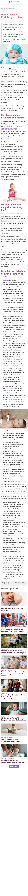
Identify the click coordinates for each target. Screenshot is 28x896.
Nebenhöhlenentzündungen (9, 128)
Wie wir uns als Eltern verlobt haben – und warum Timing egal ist (13, 652)
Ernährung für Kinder (7, 670)
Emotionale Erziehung (7, 737)
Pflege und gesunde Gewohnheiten (10, 607)
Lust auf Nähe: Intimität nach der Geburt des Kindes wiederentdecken (13, 697)
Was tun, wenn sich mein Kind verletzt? (12, 609)
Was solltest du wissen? (7, 758)
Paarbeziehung (5, 649)
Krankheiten (11, 6)
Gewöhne (6, 280)
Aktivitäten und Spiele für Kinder (10, 628)
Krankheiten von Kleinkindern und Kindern (11, 10)
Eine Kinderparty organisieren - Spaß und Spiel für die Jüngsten (12, 631)
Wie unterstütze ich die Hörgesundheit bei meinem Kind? (13, 761)
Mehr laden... (14, 766)
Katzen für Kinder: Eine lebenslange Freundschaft (10, 740)
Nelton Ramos (12, 68)
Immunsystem (7, 386)
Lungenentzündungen (16, 126)
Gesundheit (4, 6)
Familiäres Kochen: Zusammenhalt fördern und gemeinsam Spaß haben (13, 674)
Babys (2, 716)
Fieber (19, 264)
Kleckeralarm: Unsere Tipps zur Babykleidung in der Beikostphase (13, 719)
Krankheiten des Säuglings (7, 8)
